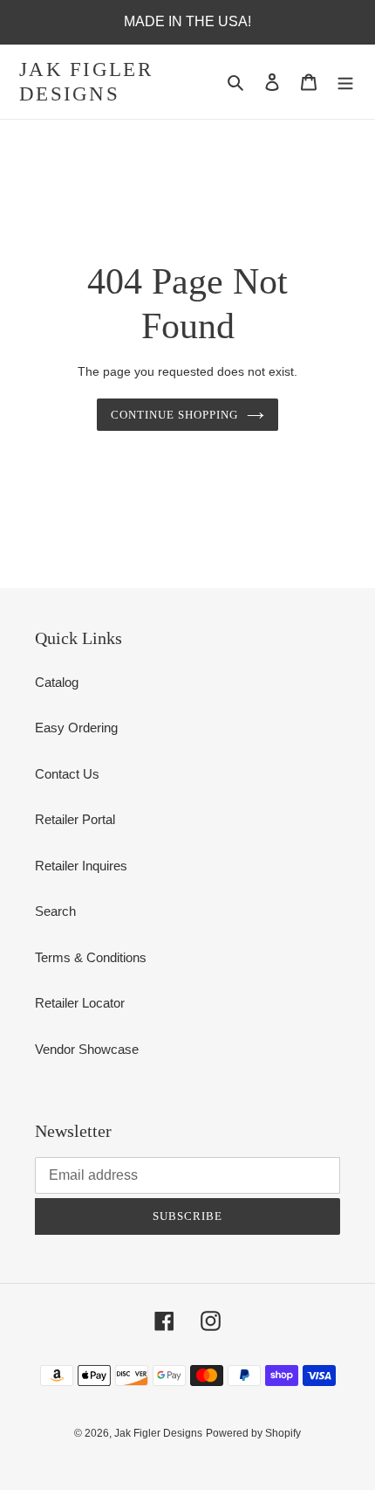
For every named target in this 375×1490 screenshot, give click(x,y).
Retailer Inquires (81, 865)
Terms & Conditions (91, 957)
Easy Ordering (76, 727)
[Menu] (345, 81)
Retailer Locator (80, 1002)
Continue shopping (175, 414)
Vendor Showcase (87, 1049)
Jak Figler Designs (86, 82)
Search (55, 911)
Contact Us (67, 773)
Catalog (56, 682)
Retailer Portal (75, 819)
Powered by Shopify (253, 1433)
